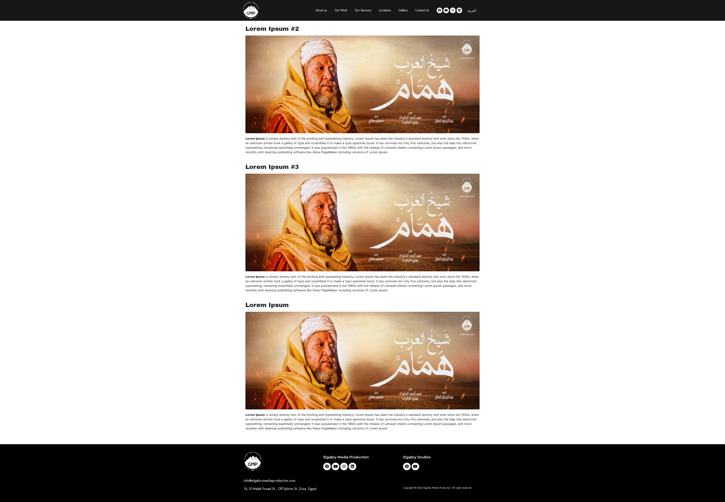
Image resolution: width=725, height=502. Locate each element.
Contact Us (422, 10)
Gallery (403, 10)
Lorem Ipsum (267, 305)
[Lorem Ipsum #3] (362, 222)
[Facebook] (439, 10)
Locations (385, 10)
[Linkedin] (459, 10)
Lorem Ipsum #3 (272, 167)
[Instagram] (453, 10)
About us (321, 10)
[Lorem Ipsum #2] (362, 84)
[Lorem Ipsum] (362, 360)
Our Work (341, 10)
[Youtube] (446, 10)
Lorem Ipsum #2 (272, 29)
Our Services (363, 10)
